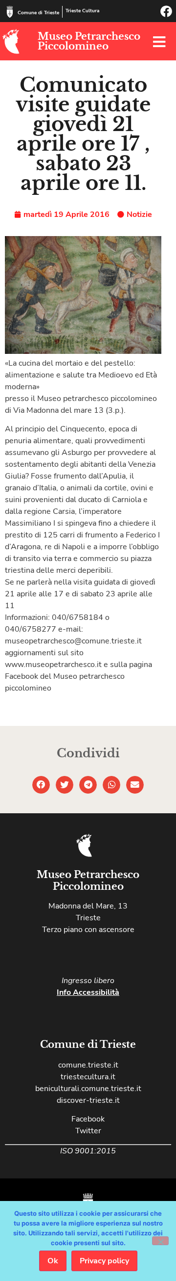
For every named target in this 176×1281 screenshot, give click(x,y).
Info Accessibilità (88, 992)
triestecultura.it (88, 1076)
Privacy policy (104, 1260)
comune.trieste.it (88, 1065)
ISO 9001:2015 (88, 1151)
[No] (160, 1240)
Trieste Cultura (82, 10)
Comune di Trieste (38, 12)
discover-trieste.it (88, 1100)
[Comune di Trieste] (10, 12)
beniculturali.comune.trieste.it (88, 1088)
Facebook (88, 1119)
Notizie (139, 214)
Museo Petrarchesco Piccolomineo (89, 41)
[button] (41, 785)
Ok (52, 1260)
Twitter (88, 1130)
